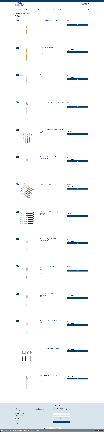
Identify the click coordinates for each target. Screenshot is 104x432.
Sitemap (16, 421)
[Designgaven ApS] (20, 4)
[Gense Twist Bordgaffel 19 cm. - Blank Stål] (27, 113)
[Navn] (61, 413)
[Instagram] (17, 423)
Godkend (61, 422)
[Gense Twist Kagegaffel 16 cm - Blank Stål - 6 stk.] (27, 140)
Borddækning (26, 9)
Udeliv (42, 9)
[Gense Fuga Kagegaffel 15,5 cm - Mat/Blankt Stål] (27, 249)
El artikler (33, 9)
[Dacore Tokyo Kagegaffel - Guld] (27, 31)
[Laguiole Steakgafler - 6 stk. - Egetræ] (27, 195)
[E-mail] (61, 416)
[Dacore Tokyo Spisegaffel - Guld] (27, 58)
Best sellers (48, 9)
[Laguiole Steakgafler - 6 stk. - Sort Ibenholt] (27, 222)
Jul (38, 9)
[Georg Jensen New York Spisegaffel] (27, 386)
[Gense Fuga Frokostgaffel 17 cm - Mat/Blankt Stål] (27, 167)
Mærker (54, 9)
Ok (98, 430)
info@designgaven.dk (19, 415)
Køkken (20, 9)
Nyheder (59, 9)
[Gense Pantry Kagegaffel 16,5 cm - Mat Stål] (27, 331)
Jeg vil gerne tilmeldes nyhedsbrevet (62, 418)
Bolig (15, 9)
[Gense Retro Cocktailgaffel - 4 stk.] (27, 359)
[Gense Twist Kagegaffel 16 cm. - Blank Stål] (27, 85)
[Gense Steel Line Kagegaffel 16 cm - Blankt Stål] (27, 304)
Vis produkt (77, 24)
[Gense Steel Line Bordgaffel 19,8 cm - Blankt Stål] (27, 277)
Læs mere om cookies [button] (35, 430)
